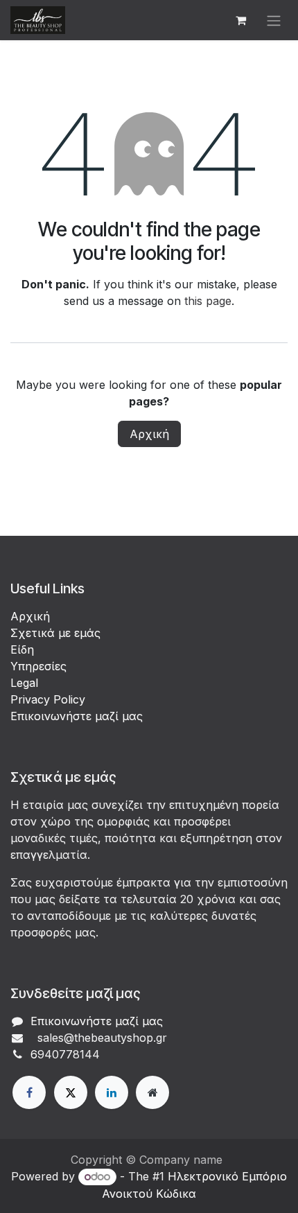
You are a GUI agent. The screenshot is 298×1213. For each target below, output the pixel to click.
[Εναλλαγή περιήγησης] (274, 20)
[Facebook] (29, 1092)
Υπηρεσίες (38, 666)
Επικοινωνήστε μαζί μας (76, 716)
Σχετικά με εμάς (55, 633)
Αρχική (149, 434)
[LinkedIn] (111, 1092)
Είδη (22, 649)
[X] (70, 1092)
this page (207, 301)
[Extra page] (152, 1092)
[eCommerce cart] (240, 20)
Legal (24, 683)
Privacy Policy (47, 699)
